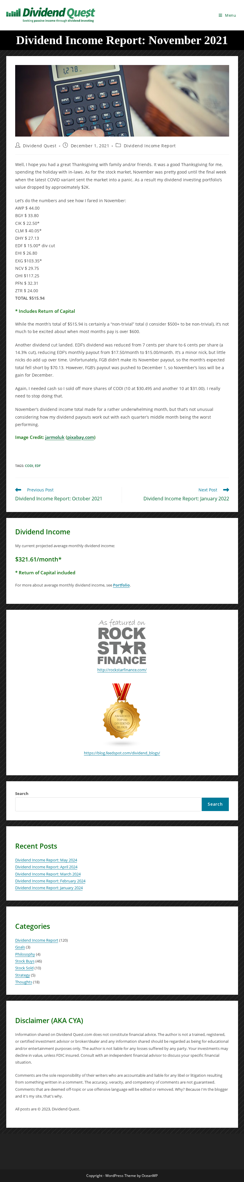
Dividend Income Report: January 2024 (49, 887)
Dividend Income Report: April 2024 (46, 867)
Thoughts (23, 982)
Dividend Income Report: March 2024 (48, 874)
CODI (29, 465)
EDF (38, 465)
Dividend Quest (39, 145)
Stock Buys (25, 961)
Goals (20, 947)
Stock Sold (24, 968)
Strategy (22, 975)
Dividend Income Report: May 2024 (46, 860)
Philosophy (25, 954)
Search (22, 793)
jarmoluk (55, 437)
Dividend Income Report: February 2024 (50, 881)
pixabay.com (80, 437)
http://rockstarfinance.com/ (122, 669)
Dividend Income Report (150, 145)
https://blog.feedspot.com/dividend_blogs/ (122, 753)
